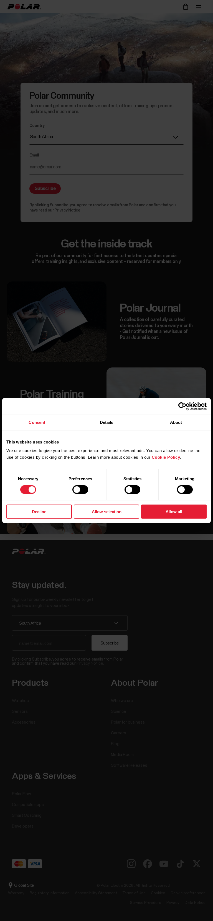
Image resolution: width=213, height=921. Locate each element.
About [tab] (176, 422)
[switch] (80, 489)
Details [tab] (106, 422)
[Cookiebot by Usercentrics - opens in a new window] (182, 406)
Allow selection (106, 511)
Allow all (174, 511)
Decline (39, 511)
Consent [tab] (37, 422)
